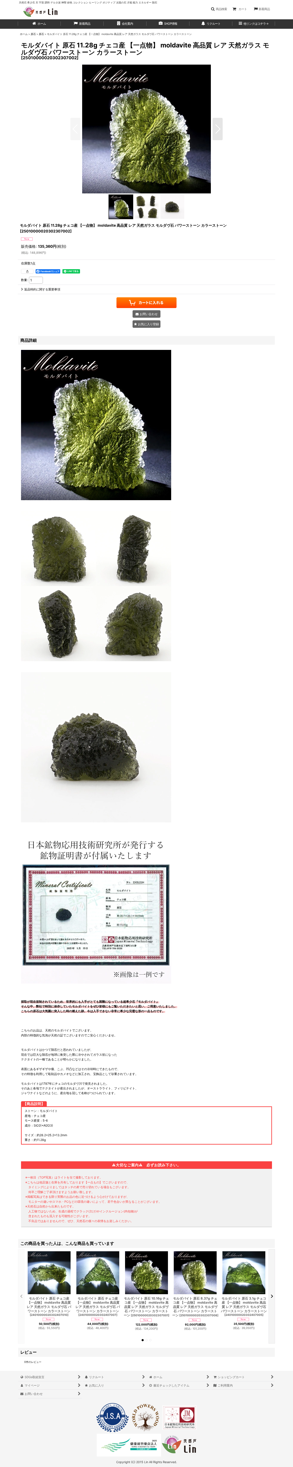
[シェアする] (27, 271)
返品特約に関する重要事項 (42, 289)
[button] (219, 9)
